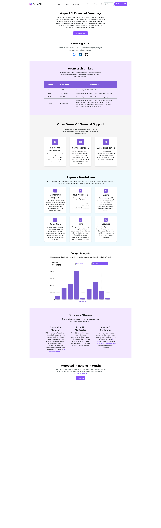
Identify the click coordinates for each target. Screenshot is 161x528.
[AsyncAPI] (36, 4)
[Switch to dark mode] (129, 4)
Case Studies (88, 4)
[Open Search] (101, 4)
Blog (95, 4)
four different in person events (105, 343)
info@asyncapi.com (80, 373)
